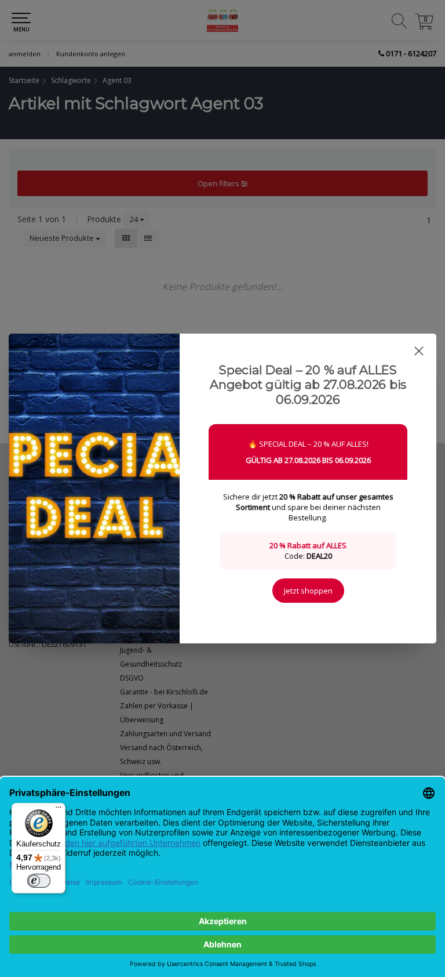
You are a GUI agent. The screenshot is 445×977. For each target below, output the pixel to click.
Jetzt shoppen (308, 590)
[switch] (38, 881)
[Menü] (58, 810)
